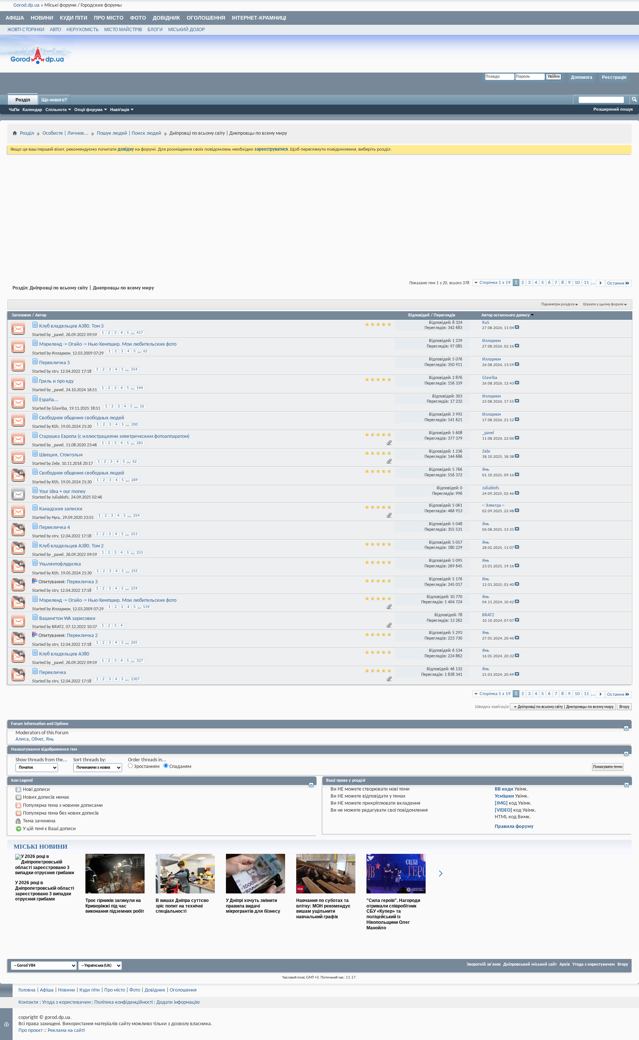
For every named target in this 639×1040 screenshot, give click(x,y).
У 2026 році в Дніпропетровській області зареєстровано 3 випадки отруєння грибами (44, 891)
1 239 (457, 341)
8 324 (457, 323)
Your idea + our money (62, 491)
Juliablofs (60, 497)
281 (139, 443)
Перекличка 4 (54, 527)
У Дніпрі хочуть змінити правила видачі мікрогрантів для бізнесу (253, 906)
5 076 (457, 359)
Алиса (22, 739)
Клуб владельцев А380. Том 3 (71, 326)
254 (134, 370)
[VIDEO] (503, 810)
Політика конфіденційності (123, 1002)
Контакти (28, 1002)
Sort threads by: (89, 760)
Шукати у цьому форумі (603, 304)
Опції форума (88, 109)
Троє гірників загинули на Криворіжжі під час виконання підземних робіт (114, 906)
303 (459, 396)
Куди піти (73, 18)
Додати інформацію (178, 1002)
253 (134, 534)
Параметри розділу (558, 304)
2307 (135, 679)
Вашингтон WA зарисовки (67, 618)
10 (577, 282)
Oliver (37, 739)
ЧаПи (14, 109)
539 (146, 607)
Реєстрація (614, 77)
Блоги (155, 29)
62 (145, 351)
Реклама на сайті (66, 1030)
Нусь (56, 518)
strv (55, 371)
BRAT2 (58, 627)
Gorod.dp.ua (26, 5)
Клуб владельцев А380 (64, 654)
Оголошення (206, 18)
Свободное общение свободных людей (81, 418)
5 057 (457, 542)
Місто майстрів (123, 29)
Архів (564, 964)
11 (586, 282)
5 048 (457, 524)
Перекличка (52, 672)
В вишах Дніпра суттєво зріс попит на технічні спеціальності (182, 906)
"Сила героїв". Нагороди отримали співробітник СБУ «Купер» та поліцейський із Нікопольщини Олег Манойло (393, 914)
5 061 (457, 505)
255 (134, 571)
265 (134, 643)
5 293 (457, 633)
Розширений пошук (613, 109)
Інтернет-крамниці (259, 18)
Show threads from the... (41, 760)
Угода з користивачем (66, 1002)
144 (139, 388)
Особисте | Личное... (65, 133)
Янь (50, 739)
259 (134, 589)
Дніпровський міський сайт (530, 964)
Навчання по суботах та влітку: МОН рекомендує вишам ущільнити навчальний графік (323, 908)
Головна (27, 990)
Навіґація (119, 109)
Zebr (56, 464)
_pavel (58, 335)
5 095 (457, 560)
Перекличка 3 (82, 582)
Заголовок (21, 315)
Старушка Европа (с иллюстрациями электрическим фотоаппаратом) (114, 436)
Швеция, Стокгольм (60, 455)
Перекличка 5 (54, 363)
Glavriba (59, 408)
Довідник (166, 18)
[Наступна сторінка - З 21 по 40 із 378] (600, 283)
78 (460, 615)
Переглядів (444, 315)
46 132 (456, 669)
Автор (40, 315)
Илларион (61, 353)
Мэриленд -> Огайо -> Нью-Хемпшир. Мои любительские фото (107, 344)
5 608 (457, 433)
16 (142, 407)
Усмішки (504, 796)
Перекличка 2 (82, 635)
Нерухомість (83, 29)
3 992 (457, 414)
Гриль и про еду (56, 381)
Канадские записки (60, 509)
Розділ (23, 100)
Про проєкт (30, 1030)
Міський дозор (186, 29)
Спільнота (56, 109)
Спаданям (179, 766)
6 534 (457, 650)
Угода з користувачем (593, 964)
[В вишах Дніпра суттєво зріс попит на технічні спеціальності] (185, 896)
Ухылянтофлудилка (60, 564)
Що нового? (54, 100)
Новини (42, 18)
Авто (55, 29)
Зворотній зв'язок (484, 964)
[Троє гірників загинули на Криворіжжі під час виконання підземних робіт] (115, 896)
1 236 (457, 451)
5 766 (457, 469)
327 (139, 661)
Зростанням (146, 766)
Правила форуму (514, 826)
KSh (55, 427)
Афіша (15, 18)
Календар (32, 109)
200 (134, 425)
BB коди (504, 789)
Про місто (109, 18)
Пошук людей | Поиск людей (129, 133)
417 (139, 333)
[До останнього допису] (517, 328)
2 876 (457, 378)
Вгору (624, 707)
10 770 (456, 597)
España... (48, 400)
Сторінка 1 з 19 (495, 282)
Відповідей (419, 315)
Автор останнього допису (505, 315)
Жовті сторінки (25, 29)
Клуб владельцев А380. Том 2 (71, 546)
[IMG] (501, 803)
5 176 (457, 579)
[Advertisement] (319, 211)
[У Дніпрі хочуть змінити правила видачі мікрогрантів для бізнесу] (255, 896)
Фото (138, 18)
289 (134, 480)
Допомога (581, 77)
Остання (615, 283)
